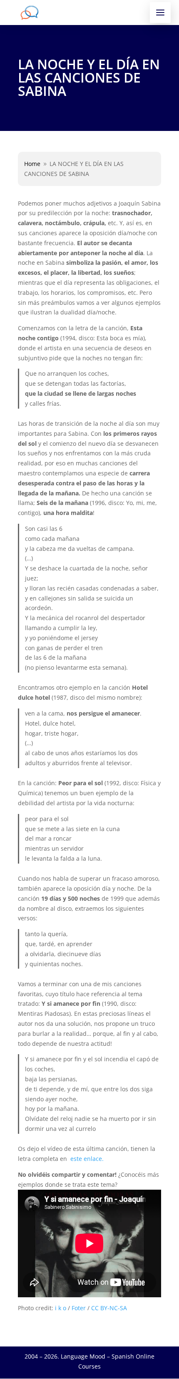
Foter (79, 1308)
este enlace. (86, 1159)
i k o (60, 1308)
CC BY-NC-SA (109, 1308)
